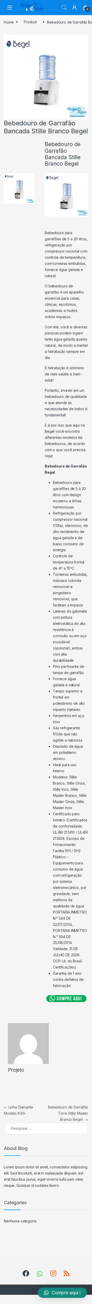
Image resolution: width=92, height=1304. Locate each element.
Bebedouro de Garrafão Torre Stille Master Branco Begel (68, 1113)
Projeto (16, 1070)
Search (64, 7)
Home (9, 22)
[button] (62, 1293)
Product (30, 22)
